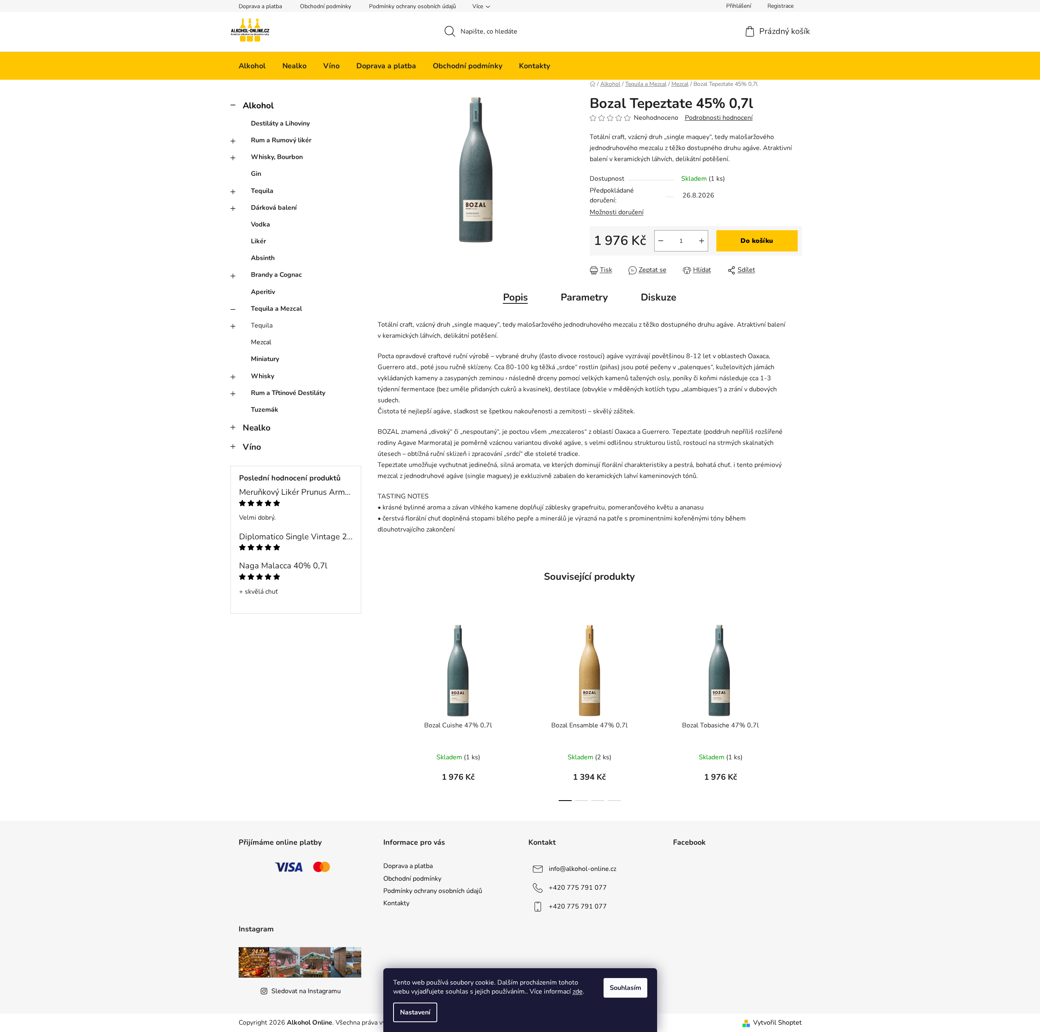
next (795, 710)
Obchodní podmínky (325, 6)
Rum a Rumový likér (281, 140)
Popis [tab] (515, 297)
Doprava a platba (260, 6)
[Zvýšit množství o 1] (702, 241)
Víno (252, 447)
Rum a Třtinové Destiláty (288, 392)
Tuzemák (264, 409)
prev (384, 710)
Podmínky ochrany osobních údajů (412, 6)
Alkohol (258, 105)
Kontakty (396, 903)
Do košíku (756, 240)
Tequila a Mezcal (276, 308)
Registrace (780, 6)
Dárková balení (274, 207)
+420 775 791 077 (578, 887)
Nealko (257, 427)
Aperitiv (263, 291)
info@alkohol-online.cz (582, 868)
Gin (256, 173)
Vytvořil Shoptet (777, 1022)
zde (578, 991)
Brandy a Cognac (276, 274)
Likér (258, 241)
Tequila (262, 190)
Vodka (260, 224)
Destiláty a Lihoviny (280, 123)
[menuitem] (252, 66)
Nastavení (415, 1012)
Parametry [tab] (584, 297)
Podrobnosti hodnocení (719, 117)
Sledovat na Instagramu (306, 991)
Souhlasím (625, 987)
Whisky (262, 376)
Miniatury (265, 358)
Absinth (263, 258)
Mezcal (261, 342)
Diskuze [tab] (658, 297)
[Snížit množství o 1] (661, 241)
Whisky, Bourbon (277, 157)
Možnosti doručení (617, 212)
